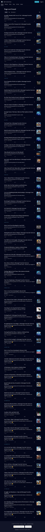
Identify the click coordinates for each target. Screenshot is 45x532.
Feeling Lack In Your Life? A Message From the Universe (18, 32)
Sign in (41, 1)
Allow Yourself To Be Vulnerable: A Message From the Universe (19, 168)
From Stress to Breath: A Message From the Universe (17, 254)
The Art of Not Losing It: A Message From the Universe (17, 339)
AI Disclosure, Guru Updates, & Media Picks (15, 367)
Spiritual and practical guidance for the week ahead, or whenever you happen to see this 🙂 (18, 326)
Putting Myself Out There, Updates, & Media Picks (16, 332)
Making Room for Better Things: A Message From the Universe (19, 232)
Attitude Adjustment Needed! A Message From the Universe (19, 359)
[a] (39, 17)
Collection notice (30, 523)
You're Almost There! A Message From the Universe (17, 178)
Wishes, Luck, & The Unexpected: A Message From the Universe (17, 24)
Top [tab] (9, 12)
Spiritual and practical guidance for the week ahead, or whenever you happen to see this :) (18, 301)
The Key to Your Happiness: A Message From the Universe (18, 64)
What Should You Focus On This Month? (14, 152)
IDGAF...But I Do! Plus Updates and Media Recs (15, 185)
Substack (16, 529)
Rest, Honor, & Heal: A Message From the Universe (16, 263)
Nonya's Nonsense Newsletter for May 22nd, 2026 (14, 139)
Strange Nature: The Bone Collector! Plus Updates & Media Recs (18, 112)
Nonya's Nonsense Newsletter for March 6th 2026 (14, 274)
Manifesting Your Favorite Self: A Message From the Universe (19, 90)
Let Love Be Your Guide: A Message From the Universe (17, 447)
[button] (2, 4)
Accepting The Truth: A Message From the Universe (17, 455)
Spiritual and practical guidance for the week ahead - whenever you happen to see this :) (19, 282)
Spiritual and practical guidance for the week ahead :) (15, 73)
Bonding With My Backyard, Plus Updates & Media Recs (18, 137)
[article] (22, 18)
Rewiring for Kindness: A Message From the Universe (17, 201)
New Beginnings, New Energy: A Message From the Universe (19, 511)
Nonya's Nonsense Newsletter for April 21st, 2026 (14, 186)
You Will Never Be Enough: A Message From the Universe (18, 240)
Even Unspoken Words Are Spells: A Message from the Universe (17, 82)
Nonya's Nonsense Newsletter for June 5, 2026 (13, 114)
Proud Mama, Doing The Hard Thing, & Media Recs (16, 215)
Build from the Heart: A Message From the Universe (17, 392)
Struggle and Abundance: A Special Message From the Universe (17, 492)
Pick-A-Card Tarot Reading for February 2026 (15, 350)
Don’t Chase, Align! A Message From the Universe (16, 419)
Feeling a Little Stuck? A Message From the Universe (17, 145)
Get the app (28, 526)
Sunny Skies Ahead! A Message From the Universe (16, 428)
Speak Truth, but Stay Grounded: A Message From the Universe (17, 383)
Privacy (21, 523)
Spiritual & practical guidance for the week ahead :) (14, 18)
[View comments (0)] (15, 30)
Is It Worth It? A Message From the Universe (15, 208)
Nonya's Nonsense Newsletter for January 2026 (13, 368)
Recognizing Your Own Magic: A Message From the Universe (19, 323)
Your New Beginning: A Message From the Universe (17, 280)
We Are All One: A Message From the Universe (15, 464)
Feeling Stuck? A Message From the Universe (15, 315)
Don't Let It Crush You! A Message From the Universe (17, 49)
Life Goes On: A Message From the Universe (15, 481)
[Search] (39, 12)
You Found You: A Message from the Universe (15, 123)
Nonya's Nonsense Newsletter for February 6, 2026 (14, 333)
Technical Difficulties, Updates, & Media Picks (15, 247)
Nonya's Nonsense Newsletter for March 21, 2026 (14, 248)
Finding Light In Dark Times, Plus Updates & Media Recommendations (16, 272)
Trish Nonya (9, 19)
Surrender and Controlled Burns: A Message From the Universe (17, 160)
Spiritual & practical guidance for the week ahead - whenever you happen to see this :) (19, 265)
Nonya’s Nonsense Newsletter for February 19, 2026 (14, 309)
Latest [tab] (6, 12)
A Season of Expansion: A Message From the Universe (17, 374)
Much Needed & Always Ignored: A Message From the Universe (19, 130)
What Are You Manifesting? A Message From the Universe (18, 57)
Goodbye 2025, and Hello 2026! (11, 412)
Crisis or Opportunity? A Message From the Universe (17, 40)
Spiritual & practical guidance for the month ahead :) (14, 227)
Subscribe (37, 1)
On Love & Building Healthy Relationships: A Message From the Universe (18, 193)
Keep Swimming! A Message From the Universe (16, 436)
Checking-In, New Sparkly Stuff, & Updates (14, 308)
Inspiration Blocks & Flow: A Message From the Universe (18, 403)
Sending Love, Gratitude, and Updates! (12, 413)
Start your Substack (19, 526)
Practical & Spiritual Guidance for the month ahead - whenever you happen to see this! (19, 352)
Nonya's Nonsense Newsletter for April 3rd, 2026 (14, 217)
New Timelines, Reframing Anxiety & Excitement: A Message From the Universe (19, 502)
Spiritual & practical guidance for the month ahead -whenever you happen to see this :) (19, 293)
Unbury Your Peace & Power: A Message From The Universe (19, 472)
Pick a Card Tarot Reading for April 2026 (14, 225)
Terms (25, 523)
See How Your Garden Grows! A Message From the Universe (19, 97)
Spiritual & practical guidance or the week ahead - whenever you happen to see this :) (19, 256)
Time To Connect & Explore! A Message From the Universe (18, 104)
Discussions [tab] (13, 12)
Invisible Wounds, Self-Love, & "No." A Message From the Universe (18, 16)
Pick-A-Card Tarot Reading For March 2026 (15, 291)
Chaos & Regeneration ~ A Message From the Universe (17, 71)
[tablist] (10, 12)
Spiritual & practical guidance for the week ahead (14, 179)
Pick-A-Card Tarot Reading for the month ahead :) (14, 153)
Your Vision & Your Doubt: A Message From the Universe (18, 299)
